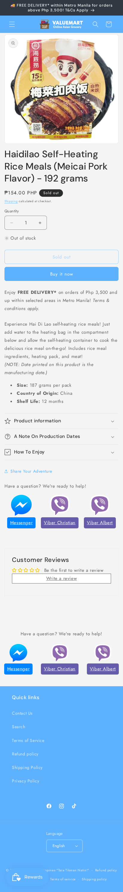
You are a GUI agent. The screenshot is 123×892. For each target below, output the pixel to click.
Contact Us (22, 713)
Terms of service (63, 879)
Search (18, 727)
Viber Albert (100, 522)
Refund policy (25, 754)
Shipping (11, 201)
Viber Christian (60, 522)
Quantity (11, 211)
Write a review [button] (61, 578)
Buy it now (61, 274)
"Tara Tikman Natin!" (72, 870)
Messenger (21, 522)
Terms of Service (28, 740)
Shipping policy (94, 879)
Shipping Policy (27, 767)
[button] (12, 24)
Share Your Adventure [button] (31, 471)
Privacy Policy (25, 781)
